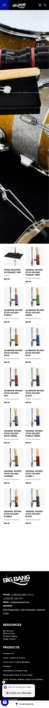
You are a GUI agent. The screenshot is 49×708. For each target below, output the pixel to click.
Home (9, 92)
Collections (16, 92)
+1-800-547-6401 (18, 594)
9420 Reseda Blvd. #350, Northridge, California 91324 (24, 611)
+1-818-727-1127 (10, 598)
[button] (4, 5)
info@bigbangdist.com (19, 602)
